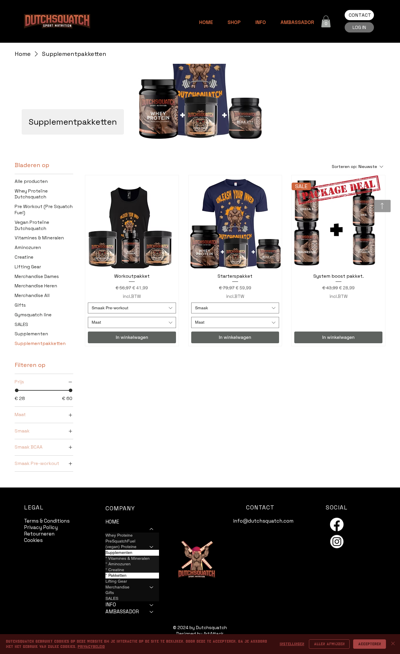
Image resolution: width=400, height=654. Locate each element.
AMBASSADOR (122, 611)
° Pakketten (116, 575)
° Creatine (114, 569)
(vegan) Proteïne (120, 546)
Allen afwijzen (329, 644)
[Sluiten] (392, 644)
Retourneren (39, 534)
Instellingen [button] (292, 644)
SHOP (111, 529)
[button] (326, 22)
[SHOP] (151, 529)
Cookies (33, 540)
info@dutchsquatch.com (263, 521)
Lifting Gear (116, 581)
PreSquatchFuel (120, 541)
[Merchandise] (151, 587)
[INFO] (151, 604)
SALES (111, 598)
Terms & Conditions (47, 521)
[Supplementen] (151, 553)
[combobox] (132, 308)
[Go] (382, 206)
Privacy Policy (41, 527)
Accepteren (369, 644)
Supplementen (118, 552)
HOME (112, 522)
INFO (110, 604)
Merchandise (117, 587)
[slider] (16, 390)
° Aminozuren (118, 564)
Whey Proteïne (119, 535)
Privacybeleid (91, 647)
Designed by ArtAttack (200, 633)
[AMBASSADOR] (151, 611)
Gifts (109, 592)
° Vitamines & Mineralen (127, 558)
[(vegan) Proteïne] (151, 547)
